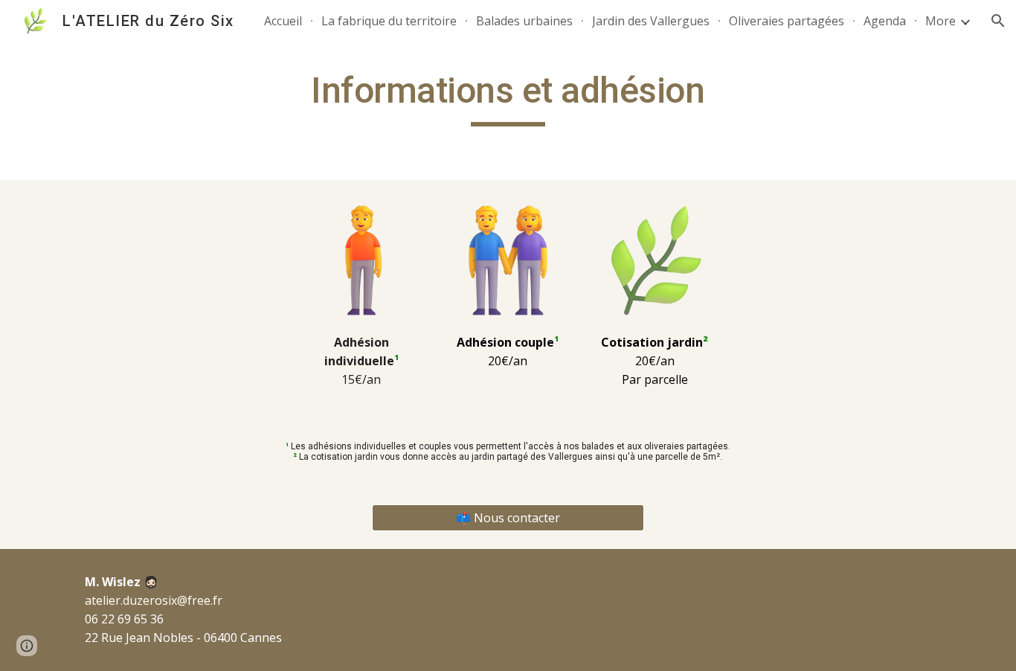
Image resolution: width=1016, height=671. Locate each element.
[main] (508, 97)
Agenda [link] (885, 21)
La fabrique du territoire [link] (389, 21)
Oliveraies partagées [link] (786, 21)
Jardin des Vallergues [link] (651, 21)
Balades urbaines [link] (524, 21)
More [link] (940, 21)
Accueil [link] (283, 21)
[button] (998, 21)
